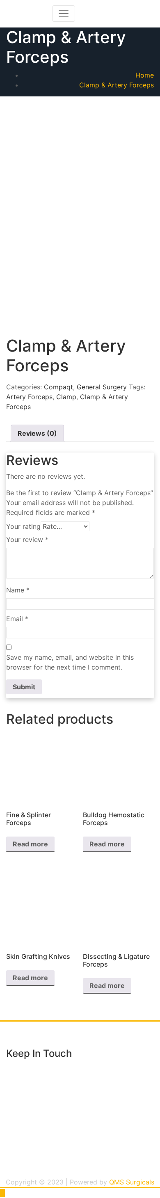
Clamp (66, 397)
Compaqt (58, 387)
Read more (30, 844)
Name (18, 590)
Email (17, 619)
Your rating (23, 526)
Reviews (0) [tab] (37, 433)
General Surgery (102, 387)
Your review (27, 539)
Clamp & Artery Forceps (116, 85)
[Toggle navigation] (63, 13)
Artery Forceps (29, 397)
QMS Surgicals (131, 1182)
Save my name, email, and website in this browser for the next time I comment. (70, 662)
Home (144, 75)
